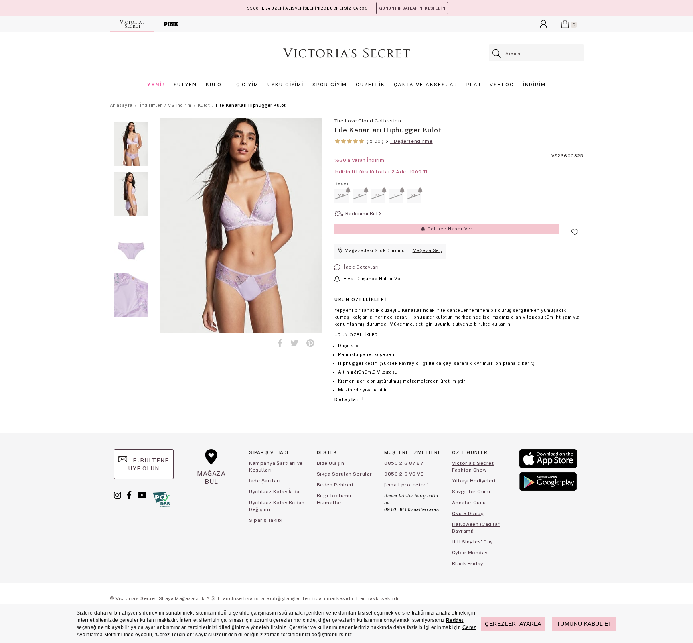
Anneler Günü (469, 502)
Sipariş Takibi (266, 520)
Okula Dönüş (467, 513)
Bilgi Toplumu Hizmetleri (334, 499)
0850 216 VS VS (404, 474)
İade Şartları (264, 481)
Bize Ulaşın (330, 463)
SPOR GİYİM (329, 84)
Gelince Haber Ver (449, 228)
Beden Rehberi (335, 485)
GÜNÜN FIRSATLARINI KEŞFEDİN (412, 8)
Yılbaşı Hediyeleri (474, 481)
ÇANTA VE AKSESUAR (426, 84)
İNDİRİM (534, 84)
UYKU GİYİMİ (285, 84)
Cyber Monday (470, 553)
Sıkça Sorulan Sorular (344, 474)
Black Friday (467, 563)
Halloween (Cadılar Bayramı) (476, 527)
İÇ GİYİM (246, 84)
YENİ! (156, 84)
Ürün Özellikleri (360, 299)
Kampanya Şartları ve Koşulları (276, 466)
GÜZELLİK (370, 84)
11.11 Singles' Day (472, 542)
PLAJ (473, 84)
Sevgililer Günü (471, 491)
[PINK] (171, 24)
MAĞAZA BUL (211, 477)
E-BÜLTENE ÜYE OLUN (148, 464)
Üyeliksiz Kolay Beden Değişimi (276, 506)
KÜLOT (215, 84)
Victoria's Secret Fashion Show (473, 466)
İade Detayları (361, 267)
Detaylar (347, 399)
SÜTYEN (185, 84)
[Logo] (346, 53)
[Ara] (497, 53)
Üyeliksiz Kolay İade (274, 491)
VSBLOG (502, 84)
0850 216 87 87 (403, 463)
